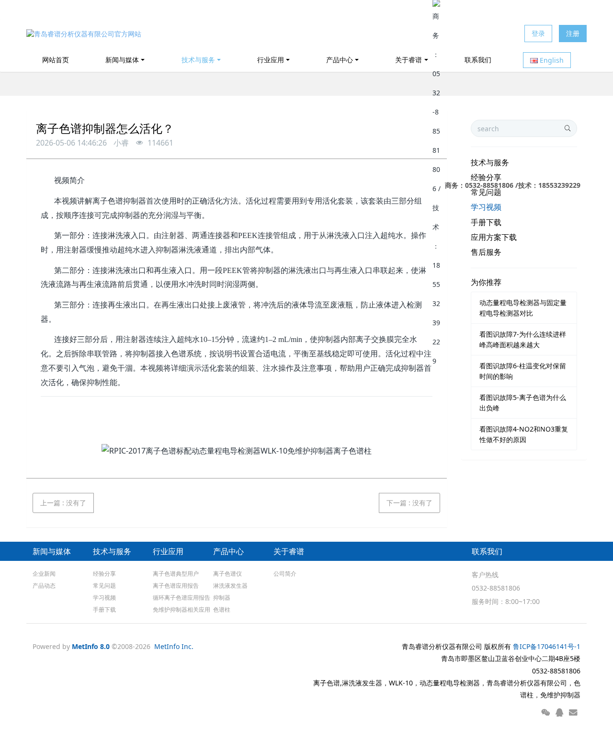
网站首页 (55, 59)
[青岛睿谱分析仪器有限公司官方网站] (83, 33)
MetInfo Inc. (173, 646)
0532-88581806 (496, 587)
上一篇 (63, 502)
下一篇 (409, 502)
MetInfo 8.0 (91, 646)
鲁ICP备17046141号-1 (546, 646)
